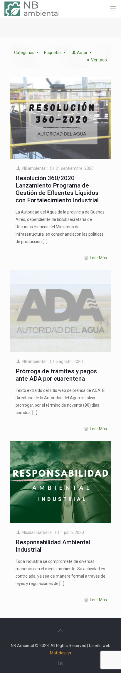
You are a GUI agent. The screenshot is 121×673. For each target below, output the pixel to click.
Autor (82, 52)
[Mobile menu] (113, 9)
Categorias (24, 52)
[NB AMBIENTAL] (31, 8)
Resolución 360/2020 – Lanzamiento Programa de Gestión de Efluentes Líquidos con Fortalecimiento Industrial (57, 189)
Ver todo (99, 60)
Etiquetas (53, 52)
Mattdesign (60, 653)
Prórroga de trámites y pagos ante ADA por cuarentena (56, 375)
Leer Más (98, 257)
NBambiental (34, 168)
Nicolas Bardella (37, 532)
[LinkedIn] (61, 663)
